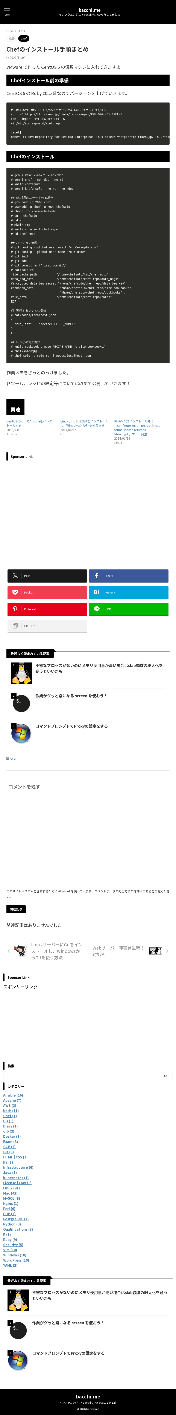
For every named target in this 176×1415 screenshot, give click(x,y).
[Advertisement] (88, 512)
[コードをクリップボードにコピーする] (164, 107)
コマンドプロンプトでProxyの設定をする (71, 726)
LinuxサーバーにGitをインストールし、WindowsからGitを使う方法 (84, 423)
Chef (13, 758)
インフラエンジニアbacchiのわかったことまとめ (88, 1402)
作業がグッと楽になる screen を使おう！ (71, 695)
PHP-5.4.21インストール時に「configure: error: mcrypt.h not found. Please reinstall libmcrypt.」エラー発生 (137, 427)
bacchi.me (90, 10)
